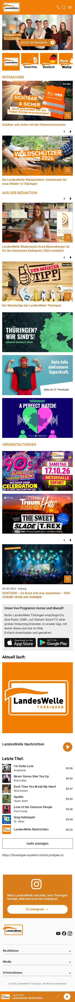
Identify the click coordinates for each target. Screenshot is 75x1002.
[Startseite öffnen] (11, 7)
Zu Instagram (35, 909)
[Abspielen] (67, 996)
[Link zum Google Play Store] (53, 643)
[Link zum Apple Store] (20, 643)
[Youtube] (58, 933)
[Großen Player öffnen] (57, 997)
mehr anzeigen (37, 843)
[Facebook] (64, 933)
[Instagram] (70, 933)
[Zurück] (64, 131)
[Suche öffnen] (64, 7)
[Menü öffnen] (70, 7)
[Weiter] (70, 131)
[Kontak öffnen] (58, 7)
